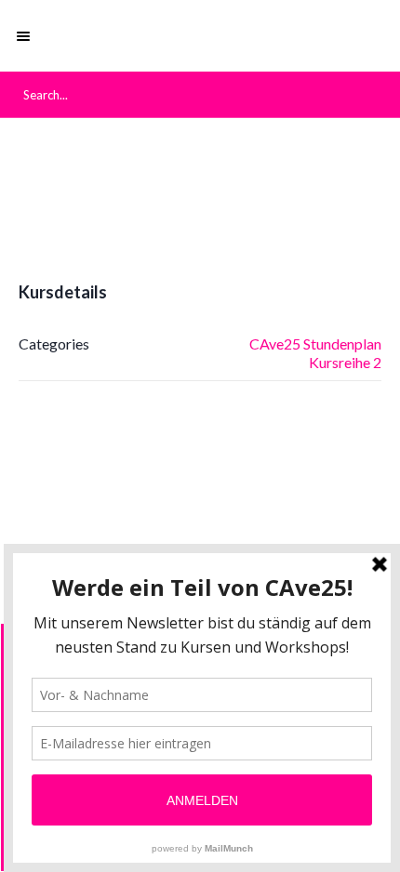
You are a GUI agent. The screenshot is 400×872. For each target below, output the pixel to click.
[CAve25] (200, 36)
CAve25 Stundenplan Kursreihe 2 (315, 353)
